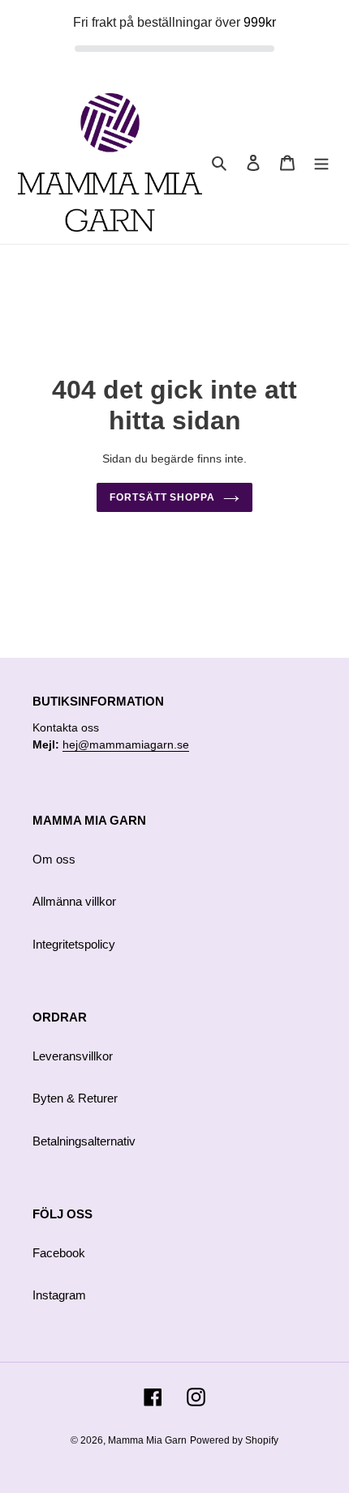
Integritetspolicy (73, 944)
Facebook (58, 1253)
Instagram (59, 1295)
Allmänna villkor (74, 901)
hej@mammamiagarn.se (125, 744)
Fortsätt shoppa (163, 497)
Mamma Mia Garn (147, 1440)
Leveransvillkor (72, 1056)
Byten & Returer (75, 1098)
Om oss (53, 859)
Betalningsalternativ (84, 1141)
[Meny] (321, 162)
